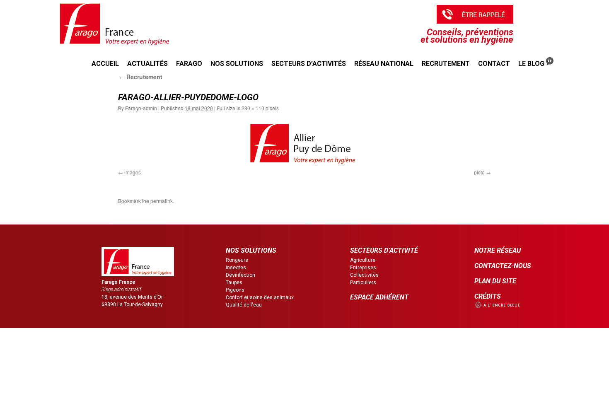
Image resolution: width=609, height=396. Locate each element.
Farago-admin (141, 107)
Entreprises (363, 267)
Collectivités (364, 275)
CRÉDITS (487, 296)
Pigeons (235, 290)
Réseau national (383, 64)
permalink (161, 200)
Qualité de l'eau (244, 305)
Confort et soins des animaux (260, 297)
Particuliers (363, 282)
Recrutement (446, 64)
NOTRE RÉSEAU (497, 250)
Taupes (234, 282)
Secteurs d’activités (308, 64)
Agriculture (362, 260)
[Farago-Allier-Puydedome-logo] (304, 143)
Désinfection (240, 275)
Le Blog (532, 64)
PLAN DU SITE (495, 281)
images (132, 172)
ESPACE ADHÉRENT (379, 297)
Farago (189, 64)
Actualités (147, 64)
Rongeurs (237, 260)
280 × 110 (253, 107)
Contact (494, 64)
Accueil (105, 64)
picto (479, 172)
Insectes (236, 267)
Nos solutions (236, 64)
